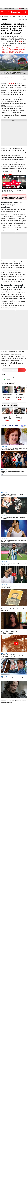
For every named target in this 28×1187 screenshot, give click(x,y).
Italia (20, 42)
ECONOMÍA (18, 16)
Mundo (4, 19)
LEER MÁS (7, 399)
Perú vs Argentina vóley (9, 8)
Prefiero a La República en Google (13, 378)
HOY (1, 8)
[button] (2, 12)
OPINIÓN (13, 16)
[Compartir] (24, 77)
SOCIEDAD (24, 16)
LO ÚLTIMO (3, 16)
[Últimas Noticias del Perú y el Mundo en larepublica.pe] (14, 12)
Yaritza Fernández (8, 78)
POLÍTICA (8, 16)
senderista (10, 83)
